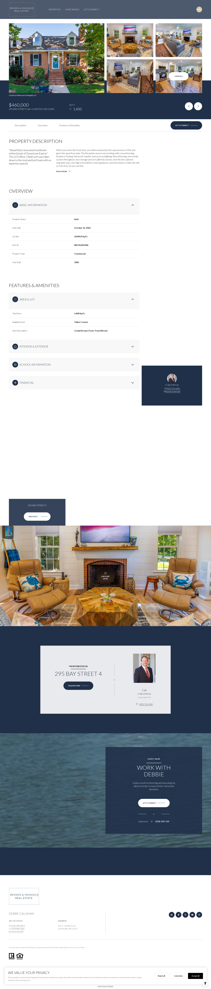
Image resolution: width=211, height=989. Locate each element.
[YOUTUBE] (192, 915)
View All (179, 76)
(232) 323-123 (162, 821)
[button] (186, 125)
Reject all (161, 976)
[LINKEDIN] (172, 915)
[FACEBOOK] (178, 915)
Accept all (195, 976)
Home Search (72, 9)
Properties (55, 9)
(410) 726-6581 (173, 388)
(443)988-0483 (17, 928)
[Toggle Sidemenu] (199, 9)
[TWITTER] (185, 915)
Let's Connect (91, 9)
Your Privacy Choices (105, 986)
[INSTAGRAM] (199, 915)
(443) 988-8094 (18, 926)
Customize (178, 976)
